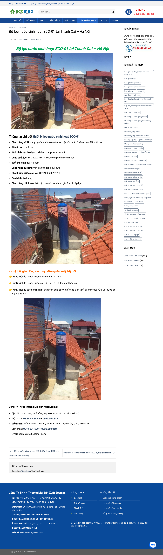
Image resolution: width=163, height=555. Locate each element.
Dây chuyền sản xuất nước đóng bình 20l (137, 100)
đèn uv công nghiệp (131, 235)
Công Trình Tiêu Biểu (17, 28)
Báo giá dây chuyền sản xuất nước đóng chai (136, 73)
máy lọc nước (129, 164)
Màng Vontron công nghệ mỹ (135, 160)
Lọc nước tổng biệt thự (113, 508)
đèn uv (140, 231)
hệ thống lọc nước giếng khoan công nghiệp (137, 122)
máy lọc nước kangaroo (132, 169)
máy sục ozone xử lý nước (133, 189)
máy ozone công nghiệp (133, 177)
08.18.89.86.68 (46, 519)
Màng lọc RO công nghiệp (133, 144)
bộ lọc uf (141, 91)
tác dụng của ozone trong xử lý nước (137, 198)
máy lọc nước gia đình (144, 164)
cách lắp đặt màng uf (132, 95)
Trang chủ (16, 20)
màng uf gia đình (130, 156)
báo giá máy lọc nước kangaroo (135, 87)
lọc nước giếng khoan (132, 131)
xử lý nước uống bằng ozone (134, 218)
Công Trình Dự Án (88, 20)
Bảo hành (78, 498)
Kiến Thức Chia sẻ (131, 260)
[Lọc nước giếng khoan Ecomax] (21, 12)
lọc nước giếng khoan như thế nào (136, 136)
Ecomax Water (34, 39)
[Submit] (112, 11)
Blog (103, 20)
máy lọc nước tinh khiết (132, 173)
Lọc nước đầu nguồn (112, 503)
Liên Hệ (115, 20)
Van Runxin (139, 202)
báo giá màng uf (130, 79)
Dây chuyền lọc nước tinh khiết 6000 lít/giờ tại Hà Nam (87, 453)
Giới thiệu (30, 20)
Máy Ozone (70, 20)
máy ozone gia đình (131, 181)
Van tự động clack (131, 206)
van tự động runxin (131, 210)
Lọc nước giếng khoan (112, 498)
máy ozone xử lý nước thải (133, 185)
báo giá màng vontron (132, 83)
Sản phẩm (54, 20)
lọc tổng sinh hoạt (145, 140)
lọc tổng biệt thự (130, 140)
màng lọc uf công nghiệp (133, 148)
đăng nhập (25, 471)
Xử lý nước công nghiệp (113, 513)
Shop (42, 20)
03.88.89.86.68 (31, 418)
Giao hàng (78, 513)
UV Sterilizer (128, 202)
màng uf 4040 (145, 152)
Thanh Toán (79, 508)
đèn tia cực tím (129, 231)
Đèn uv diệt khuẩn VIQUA (133, 226)
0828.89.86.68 (42, 514)
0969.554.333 (50, 418)
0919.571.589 (31, 428)
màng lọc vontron (130, 152)
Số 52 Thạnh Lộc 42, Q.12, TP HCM (39, 523)
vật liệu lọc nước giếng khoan (135, 214)
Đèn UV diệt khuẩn (131, 222)
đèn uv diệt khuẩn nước (132, 239)
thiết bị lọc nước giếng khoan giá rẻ (137, 193)
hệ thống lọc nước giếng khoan (135, 117)
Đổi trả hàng (79, 503)
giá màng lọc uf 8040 (132, 112)
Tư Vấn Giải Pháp (131, 265)
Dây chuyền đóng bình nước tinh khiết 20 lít (138, 107)
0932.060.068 (49, 428)
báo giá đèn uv (129, 91)
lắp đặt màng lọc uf (131, 127)
